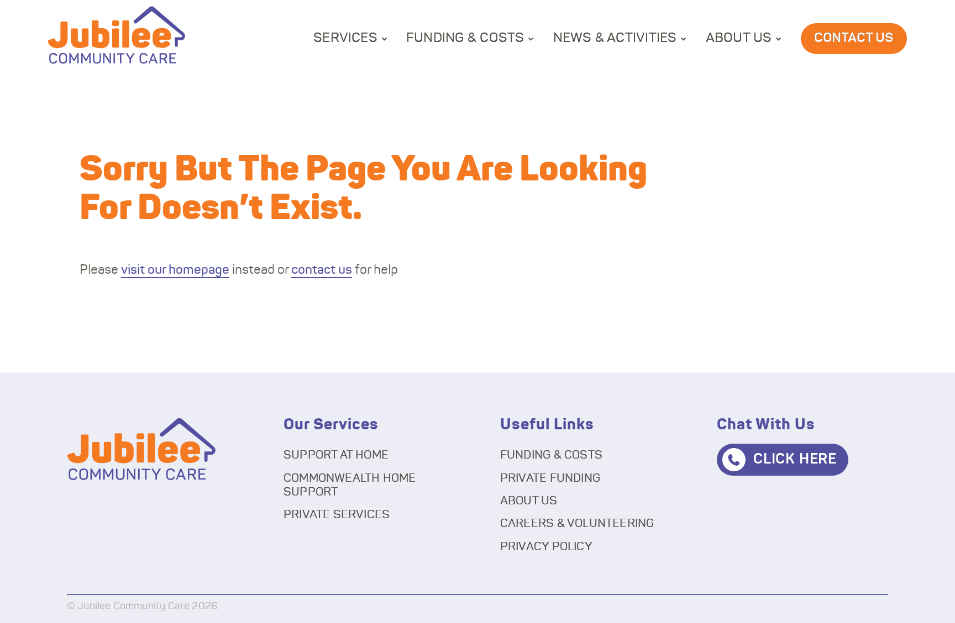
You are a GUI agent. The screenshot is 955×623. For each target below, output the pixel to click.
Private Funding (550, 478)
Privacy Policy (546, 546)
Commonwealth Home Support (350, 485)
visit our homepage (175, 270)
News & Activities (615, 38)
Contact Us (854, 38)
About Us (739, 38)
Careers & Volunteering (577, 523)
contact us (321, 270)
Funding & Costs (465, 38)
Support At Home (336, 455)
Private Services (337, 514)
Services (345, 38)
